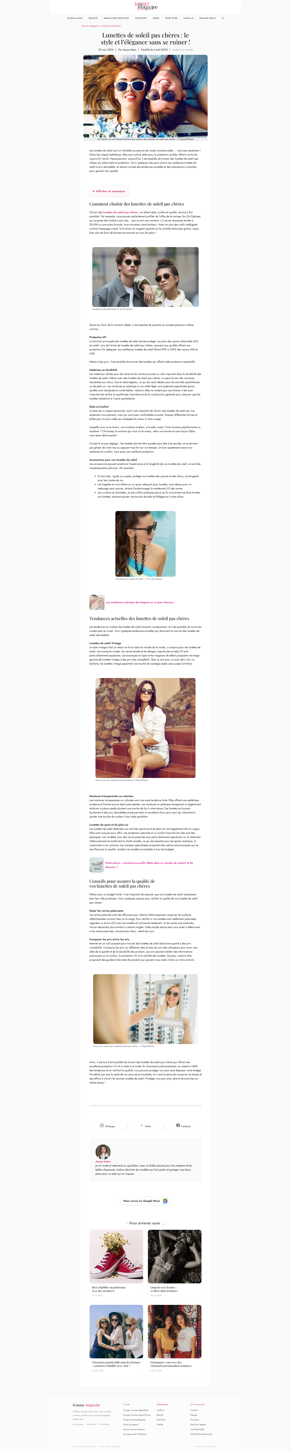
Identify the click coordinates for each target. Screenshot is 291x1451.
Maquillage (75, 18)
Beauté (93, 18)
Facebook (104, 1424)
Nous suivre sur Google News (142, 1201)
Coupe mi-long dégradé (134, 1419)
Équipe (193, 1415)
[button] (223, 18)
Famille (188, 18)
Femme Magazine (90, 26)
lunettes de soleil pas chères (120, 212)
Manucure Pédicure (116, 18)
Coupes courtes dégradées (136, 1410)
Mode (156, 18)
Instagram (78, 1424)
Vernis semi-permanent (134, 1429)
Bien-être (161, 1419)
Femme (86, 1405)
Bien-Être (171, 18)
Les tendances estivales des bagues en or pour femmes (140, 602)
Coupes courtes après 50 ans (137, 1415)
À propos (194, 1419)
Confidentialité (197, 1429)
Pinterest (92, 1424)
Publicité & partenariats (201, 1434)
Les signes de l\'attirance (135, 1434)
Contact (194, 1410)
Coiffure (141, 18)
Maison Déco (207, 18)
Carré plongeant (130, 1424)
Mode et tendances (111, 26)
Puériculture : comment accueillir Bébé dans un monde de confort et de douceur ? (149, 865)
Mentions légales (198, 1424)
